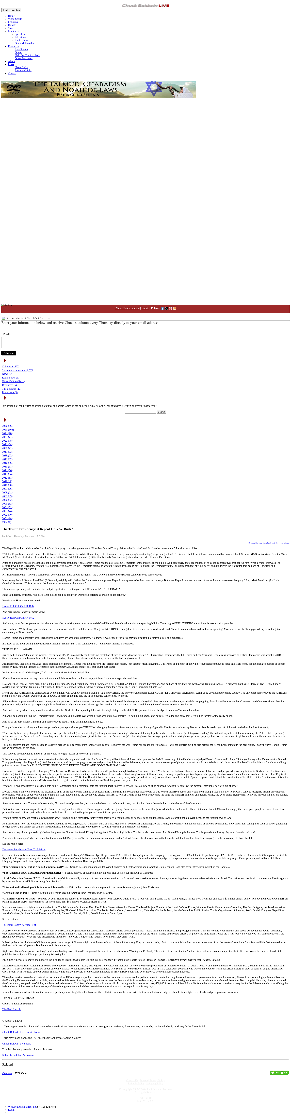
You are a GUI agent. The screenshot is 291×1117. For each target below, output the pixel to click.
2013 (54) (7, 474)
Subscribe (9, 353)
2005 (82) (7, 503)
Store (11, 28)
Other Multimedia (24, 43)
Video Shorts (15, 18)
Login (11, 1109)
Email (6, 334)
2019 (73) (7, 451)
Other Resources (24, 58)
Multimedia (14, 31)
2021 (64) (7, 444)
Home (11, 15)
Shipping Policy (154, 1083)
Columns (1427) (10, 366)
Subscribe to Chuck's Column (18, 1055)
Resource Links (23, 70)
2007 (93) (7, 496)
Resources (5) (9, 385)
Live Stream (21, 49)
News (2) (7, 373)
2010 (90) (7, 485)
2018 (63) (7, 455)
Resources (13, 46)
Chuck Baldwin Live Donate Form (21, 1032)
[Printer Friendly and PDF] (279, 1073)
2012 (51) (7, 477)
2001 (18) (7, 518)
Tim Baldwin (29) (11, 388)
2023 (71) (7, 437)
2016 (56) (7, 462)
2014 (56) (7, 470)
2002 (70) (7, 514)
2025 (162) (8, 429)
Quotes (18, 52)
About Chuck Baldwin (127, 308)
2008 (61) (7, 492)
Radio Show (21, 40)
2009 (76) (7, 488)
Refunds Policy (136, 1083)
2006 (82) (7, 499)
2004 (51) (7, 507)
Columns (13, 22)
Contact (12, 73)
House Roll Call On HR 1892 (18, 606)
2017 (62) (7, 459)
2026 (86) (7, 425)
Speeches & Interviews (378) (17, 370)
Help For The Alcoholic (27, 55)
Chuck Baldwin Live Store (16, 1043)
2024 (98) (7, 433)
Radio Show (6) (10, 377)
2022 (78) (7, 440)
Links (11, 64)
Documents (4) (10, 392)
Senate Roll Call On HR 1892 (18, 617)
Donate (12, 25)
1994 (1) (6, 522)
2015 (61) (7, 466)
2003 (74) (7, 511)
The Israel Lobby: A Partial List (19, 924)
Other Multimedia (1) (13, 381)
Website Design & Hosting (22, 1106)
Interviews (20, 37)
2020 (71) (7, 448)
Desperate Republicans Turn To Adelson (23, 849)
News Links (21, 67)
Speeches (20, 34)
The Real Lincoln (11, 1009)
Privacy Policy (157, 1080)
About (11, 61)
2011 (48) (7, 481)
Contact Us (132, 1080)
